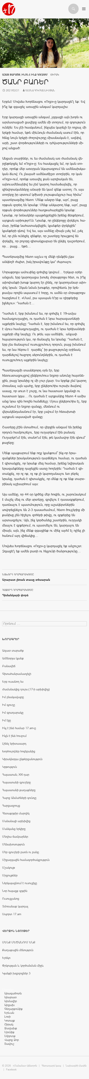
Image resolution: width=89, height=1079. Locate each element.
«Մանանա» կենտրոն (25, 1065)
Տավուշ (9, 1043)
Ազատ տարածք (11, 74)
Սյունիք (9, 1032)
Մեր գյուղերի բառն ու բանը (20, 852)
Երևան (9, 1012)
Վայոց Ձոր (11, 1040)
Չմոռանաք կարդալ (15, 906)
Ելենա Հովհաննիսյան (40, 90)
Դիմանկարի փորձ (17, 592)
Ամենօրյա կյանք (13, 658)
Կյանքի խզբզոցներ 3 (16, 973)
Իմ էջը (6, 720)
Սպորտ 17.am (11, 914)
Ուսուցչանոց (10, 898)
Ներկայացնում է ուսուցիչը (19, 883)
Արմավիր (10, 1001)
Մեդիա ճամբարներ (15, 836)
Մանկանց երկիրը (13, 829)
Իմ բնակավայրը (13, 697)
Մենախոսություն (13, 844)
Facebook (11, 1069)
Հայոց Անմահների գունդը (19, 798)
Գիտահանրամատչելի (16, 673)
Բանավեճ (8, 666)
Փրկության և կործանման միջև (23, 965)
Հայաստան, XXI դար (15, 774)
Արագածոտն (13, 993)
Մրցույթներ (9, 875)
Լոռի (7, 1016)
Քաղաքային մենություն (17, 950)
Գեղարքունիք (13, 1009)
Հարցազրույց (11, 805)
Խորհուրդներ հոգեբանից (18, 751)
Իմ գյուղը (8, 704)
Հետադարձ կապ (51, 1065)
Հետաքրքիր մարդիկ (15, 813)
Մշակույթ (8, 867)
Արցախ (9, 1005)
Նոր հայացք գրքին (14, 891)
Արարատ (10, 997)
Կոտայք (9, 1020)
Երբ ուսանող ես (12, 681)
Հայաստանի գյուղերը (16, 782)
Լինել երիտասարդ (14, 743)
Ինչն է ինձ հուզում (35, 74)
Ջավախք (10, 1028)
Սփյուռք (10, 1036)
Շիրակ (8, 1024)
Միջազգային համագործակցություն (25, 860)
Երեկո (6, 957)
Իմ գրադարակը (12, 712)
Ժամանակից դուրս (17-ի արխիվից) (26, 689)
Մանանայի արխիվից (16, 821)
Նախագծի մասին (76, 1065)
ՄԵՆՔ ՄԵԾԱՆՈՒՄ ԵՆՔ (18, 942)
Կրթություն (9, 766)
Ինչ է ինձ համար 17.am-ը (19, 728)
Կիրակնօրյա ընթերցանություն (22, 759)
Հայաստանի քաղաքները (18, 790)
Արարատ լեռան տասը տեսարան (26, 577)
